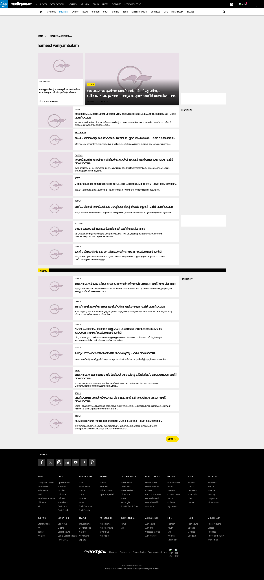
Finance (211, 490)
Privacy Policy (139, 552)
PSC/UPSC (63, 540)
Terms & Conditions (157, 552)
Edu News (62, 524)
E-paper (43, 4)
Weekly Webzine (57, 4)
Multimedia (177, 12)
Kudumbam (72, 4)
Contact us (125, 552)
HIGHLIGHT (187, 279)
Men (169, 532)
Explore (82, 540)
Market (211, 486)
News (85, 12)
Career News (64, 532)
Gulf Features (85, 506)
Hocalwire (154, 569)
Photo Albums (214, 524)
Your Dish (192, 494)
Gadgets (192, 536)
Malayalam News (46, 482)
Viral (123, 528)
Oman (82, 490)
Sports (115, 12)
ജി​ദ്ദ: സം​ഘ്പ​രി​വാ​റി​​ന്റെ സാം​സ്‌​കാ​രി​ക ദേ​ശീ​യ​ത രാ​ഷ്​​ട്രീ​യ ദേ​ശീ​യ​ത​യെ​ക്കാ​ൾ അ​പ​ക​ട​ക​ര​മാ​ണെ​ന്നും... (123, 144)
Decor (170, 498)
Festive (191, 502)
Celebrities (125, 486)
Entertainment (139, 12)
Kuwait (78, 347)
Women (171, 536)
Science (191, 528)
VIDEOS (43, 271)
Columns (62, 494)
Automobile (106, 518)
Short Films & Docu (130, 506)
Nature (82, 532)
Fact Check (63, 510)
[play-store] (171, 553)
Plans (170, 486)
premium (63, 12)
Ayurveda (149, 506)
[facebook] (42, 462)
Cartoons (62, 506)
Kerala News (44, 486)
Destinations (85, 528)
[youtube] (76, 462)
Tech (190, 518)
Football (104, 486)
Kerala (91, 84)
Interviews (63, 502)
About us (113, 552)
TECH (125, 12)
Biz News (212, 482)
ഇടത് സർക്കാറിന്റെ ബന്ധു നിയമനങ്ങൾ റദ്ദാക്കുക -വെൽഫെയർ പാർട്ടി (118, 252)
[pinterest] (92, 462)
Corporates (213, 498)
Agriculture (152, 518)
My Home (51, 12)
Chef (190, 498)
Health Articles (152, 486)
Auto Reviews (106, 528)
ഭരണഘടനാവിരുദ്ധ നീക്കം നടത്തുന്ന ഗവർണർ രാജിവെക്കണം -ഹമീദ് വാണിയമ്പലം (125, 284)
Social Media (128, 518)
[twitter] (50, 462)
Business (155, 12)
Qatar (77, 109)
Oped (60, 477)
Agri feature (150, 536)
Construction (173, 494)
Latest (75, 12)
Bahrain (82, 498)
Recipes (191, 482)
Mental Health (152, 502)
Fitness (148, 490)
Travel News (84, 524)
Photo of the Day (216, 536)
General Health (152, 498)
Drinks (191, 486)
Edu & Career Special (67, 536)
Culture (42, 518)
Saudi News (84, 486)
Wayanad (78, 155)
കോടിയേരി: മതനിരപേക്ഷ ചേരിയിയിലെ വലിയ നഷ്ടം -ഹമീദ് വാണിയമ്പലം (120, 306)
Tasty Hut (192, 490)
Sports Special (107, 494)
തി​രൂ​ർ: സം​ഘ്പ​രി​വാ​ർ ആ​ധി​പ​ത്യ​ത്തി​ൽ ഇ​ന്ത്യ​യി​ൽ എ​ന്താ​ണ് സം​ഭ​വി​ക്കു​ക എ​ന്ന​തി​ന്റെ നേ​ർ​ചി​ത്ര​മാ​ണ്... (124, 212)
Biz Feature (213, 502)
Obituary (42, 502)
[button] (4, 4)
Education (63, 518)
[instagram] (59, 462)
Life (166, 12)
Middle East (85, 477)
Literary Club (44, 524)
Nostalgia (125, 502)
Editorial (62, 486)
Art (39, 528)
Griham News (173, 482)
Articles (61, 490)
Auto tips (104, 536)
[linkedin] (67, 462)
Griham (171, 477)
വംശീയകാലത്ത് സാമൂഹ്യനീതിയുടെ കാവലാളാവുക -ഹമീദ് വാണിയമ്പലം (119, 421)
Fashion (171, 524)
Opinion (95, 12)
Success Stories (152, 532)
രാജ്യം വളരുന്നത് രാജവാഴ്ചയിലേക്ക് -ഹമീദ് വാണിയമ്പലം (110, 229)
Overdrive (104, 532)
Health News (152, 477)
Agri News (150, 524)
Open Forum (44, 82)
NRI (39, 506)
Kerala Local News (46, 498)
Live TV (105, 4)
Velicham (85, 4)
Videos (211, 528)
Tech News (193, 524)
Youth (170, 528)
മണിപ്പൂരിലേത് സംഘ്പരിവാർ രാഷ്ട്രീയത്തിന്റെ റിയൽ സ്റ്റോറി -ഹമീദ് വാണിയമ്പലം (124, 207)
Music (123, 498)
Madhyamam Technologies (127, 569)
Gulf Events (84, 510)
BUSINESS (212, 477)
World (40, 494)
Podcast (212, 532)
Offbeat (61, 498)
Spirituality (172, 540)
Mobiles (191, 532)
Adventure (84, 536)
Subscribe (116, 4)
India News (43, 490)
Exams (61, 528)
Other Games (106, 490)
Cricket (103, 482)
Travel (190, 12)
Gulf (105, 12)
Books (96, 4)
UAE (81, 482)
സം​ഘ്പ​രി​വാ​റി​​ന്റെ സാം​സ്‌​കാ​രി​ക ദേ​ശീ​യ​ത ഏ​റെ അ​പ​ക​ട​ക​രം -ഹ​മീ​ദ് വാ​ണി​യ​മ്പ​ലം (125, 138)
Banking (212, 494)
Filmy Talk (125, 494)
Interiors (171, 490)
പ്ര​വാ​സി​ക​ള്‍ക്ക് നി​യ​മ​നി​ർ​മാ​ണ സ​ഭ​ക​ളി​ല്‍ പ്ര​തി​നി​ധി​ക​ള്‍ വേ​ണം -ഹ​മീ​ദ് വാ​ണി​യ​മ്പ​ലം (126, 184)
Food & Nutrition (153, 494)
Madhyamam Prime (133, 4)
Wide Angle (213, 540)
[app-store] (177, 553)
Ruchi (191, 477)
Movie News (126, 482)
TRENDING (186, 109)
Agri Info (149, 528)
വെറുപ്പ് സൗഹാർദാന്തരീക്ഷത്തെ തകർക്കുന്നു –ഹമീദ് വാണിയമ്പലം (115, 353)
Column (171, 502)
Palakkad (79, 224)
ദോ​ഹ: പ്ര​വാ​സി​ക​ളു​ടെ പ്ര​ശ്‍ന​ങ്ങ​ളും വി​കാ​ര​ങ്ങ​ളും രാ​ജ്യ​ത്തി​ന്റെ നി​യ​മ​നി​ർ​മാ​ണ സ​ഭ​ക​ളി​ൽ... (118, 190)
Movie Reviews (128, 490)
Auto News (105, 524)
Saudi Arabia (80, 132)
